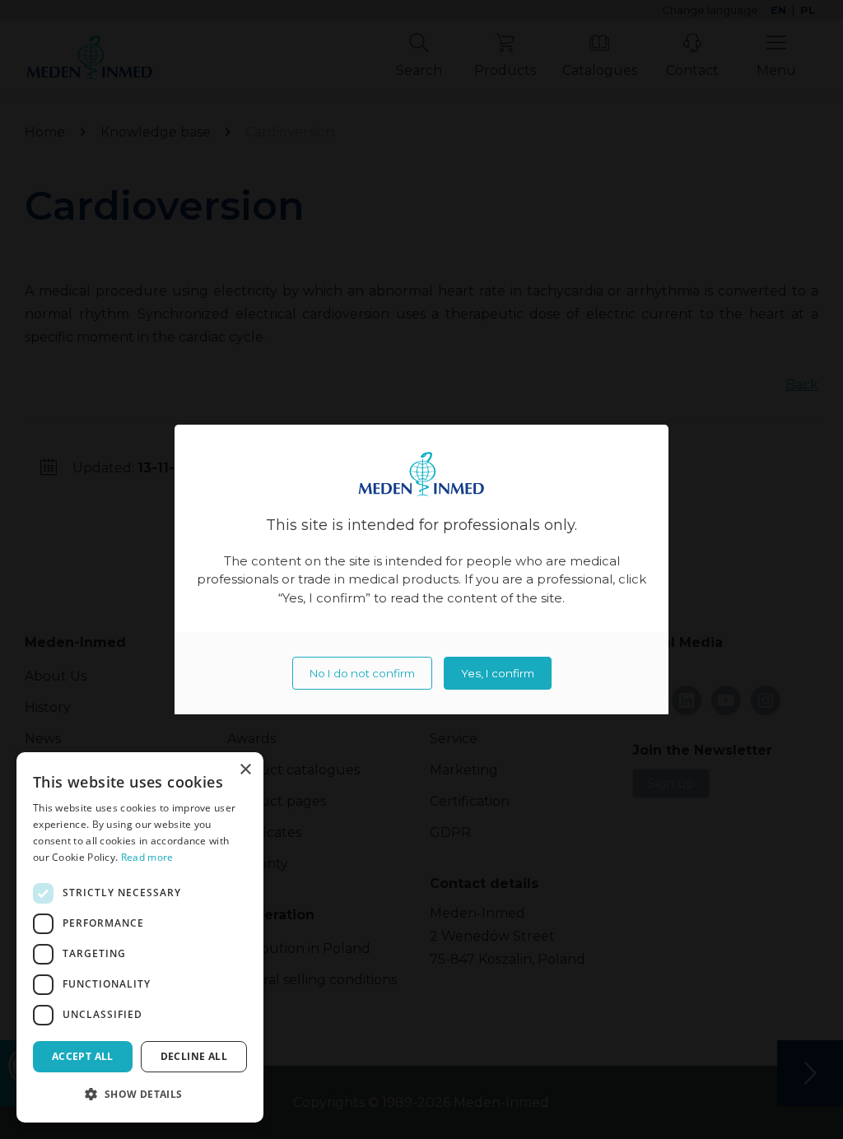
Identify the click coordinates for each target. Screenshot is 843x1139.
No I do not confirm (362, 673)
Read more (147, 857)
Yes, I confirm (497, 673)
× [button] (245, 770)
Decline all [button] (194, 1056)
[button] (140, 1094)
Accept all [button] (83, 1056)
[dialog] (139, 937)
